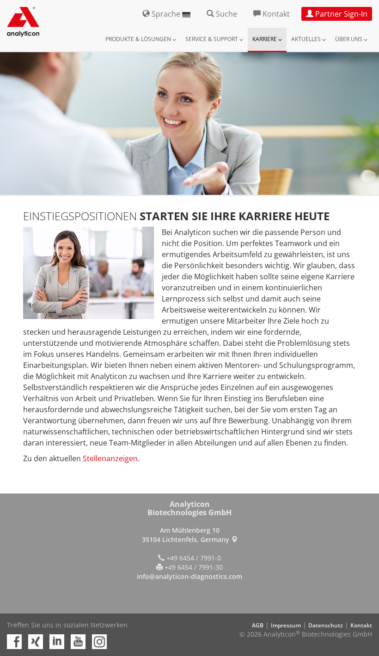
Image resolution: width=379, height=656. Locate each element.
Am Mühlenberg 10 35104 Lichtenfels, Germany (186, 535)
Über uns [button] (349, 39)
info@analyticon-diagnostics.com (189, 576)
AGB (257, 625)
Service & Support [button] (212, 39)
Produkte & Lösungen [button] (138, 39)
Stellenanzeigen (110, 458)
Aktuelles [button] (306, 39)
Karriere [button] (265, 39)
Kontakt (361, 625)
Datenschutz (325, 625)
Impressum (286, 625)
